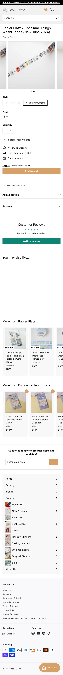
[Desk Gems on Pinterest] (43, 633)
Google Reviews (10, 614)
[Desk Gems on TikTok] (48, 633)
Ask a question (10, 194)
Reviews (7, 206)
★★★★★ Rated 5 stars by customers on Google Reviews (31, 2)
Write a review (31, 241)
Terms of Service (10, 606)
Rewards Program (10, 602)
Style (5, 97)
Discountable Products (34, 385)
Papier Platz (8, 37)
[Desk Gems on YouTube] (38, 633)
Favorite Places (12, 102)
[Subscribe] (53, 462)
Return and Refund (11, 598)
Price (5, 112)
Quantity (7, 124)
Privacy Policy (9, 610)
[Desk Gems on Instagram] (33, 633)
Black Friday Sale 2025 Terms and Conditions (24, 618)
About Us (7, 590)
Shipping (6, 165)
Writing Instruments (35, 102)
